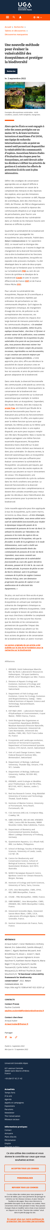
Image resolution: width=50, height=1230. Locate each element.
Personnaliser (25, 1178)
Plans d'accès (10, 1136)
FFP (19, 284)
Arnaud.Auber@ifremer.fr (16, 1024)
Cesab (19, 277)
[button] (14, 17)
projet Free (10, 408)
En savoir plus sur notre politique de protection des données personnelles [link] (25, 1220)
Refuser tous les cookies (25, 1187)
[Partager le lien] (16, 1037)
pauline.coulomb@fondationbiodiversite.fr (24, 1010)
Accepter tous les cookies (25, 1168)
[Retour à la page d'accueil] (25, 7)
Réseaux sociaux (12, 1119)
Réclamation (10, 1140)
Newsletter (9, 1112)
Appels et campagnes (14, 1102)
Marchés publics (12, 1146)
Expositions (10, 1106)
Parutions (9, 1109)
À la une (8, 1096)
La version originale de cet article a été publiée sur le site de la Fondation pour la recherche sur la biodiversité (24, 647)
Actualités (10, 1089)
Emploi (8, 1143)
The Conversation (12, 1116)
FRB (23, 271)
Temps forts (10, 1092)
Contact (8, 1130)
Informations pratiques (16, 1126)
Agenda (8, 1099)
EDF (27, 281)
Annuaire (9, 1133)
